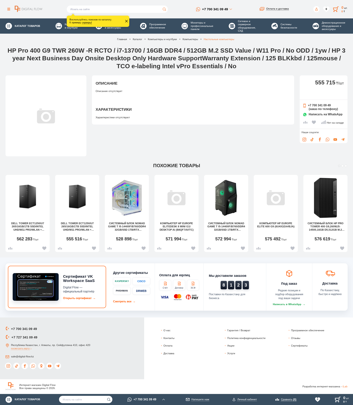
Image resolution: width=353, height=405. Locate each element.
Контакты (168, 338)
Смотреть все (124, 301)
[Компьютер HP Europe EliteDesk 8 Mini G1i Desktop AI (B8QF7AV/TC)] (176, 198)
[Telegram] (343, 139)
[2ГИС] (41, 366)
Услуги (231, 353)
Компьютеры (190, 39)
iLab (345, 386)
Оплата (167, 345)
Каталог (137, 39)
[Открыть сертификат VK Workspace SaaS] (36, 287)
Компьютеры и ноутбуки (162, 39)
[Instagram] (304, 139)
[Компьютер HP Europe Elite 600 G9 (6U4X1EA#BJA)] (276, 198)
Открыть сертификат (79, 298)
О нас (166, 330)
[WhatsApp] (327, 139)
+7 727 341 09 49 (24, 337)
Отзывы (295, 338)
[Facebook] (319, 139)
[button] (339, 166)
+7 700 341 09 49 (215, 9)
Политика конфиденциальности (246, 338)
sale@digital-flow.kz (22, 356)
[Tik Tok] (312, 139)
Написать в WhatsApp (289, 304)
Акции (230, 345)
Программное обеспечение (307, 330)
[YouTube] (335, 139)
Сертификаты (299, 345)
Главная (122, 39)
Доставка (168, 353)
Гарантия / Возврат (238, 330)
